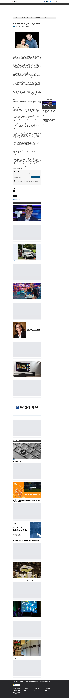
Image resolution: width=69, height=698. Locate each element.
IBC (27, 17)
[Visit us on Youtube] (49, 1)
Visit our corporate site (46, 681)
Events (28, 3)
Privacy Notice (16, 180)
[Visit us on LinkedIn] (47, 1)
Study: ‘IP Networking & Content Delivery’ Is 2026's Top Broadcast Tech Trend (49, 125)
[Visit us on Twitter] (46, 1)
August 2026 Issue (22, 17)
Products (24, 3)
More (45, 3)
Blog (14, 26)
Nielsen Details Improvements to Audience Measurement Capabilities (49, 120)
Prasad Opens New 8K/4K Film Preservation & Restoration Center (49, 111)
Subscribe (40, 3)
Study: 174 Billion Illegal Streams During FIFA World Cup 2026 (50, 115)
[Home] (13, 4)
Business (14, 20)
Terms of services (25, 179)
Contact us (36, 690)
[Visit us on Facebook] (44, 1)
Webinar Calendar (38, 17)
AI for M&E (45, 17)
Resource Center (34, 3)
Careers (25, 690)
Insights (19, 3)
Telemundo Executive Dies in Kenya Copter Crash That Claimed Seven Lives (49, 106)
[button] (55, 1)
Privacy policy (36, 688)
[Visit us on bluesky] (50, 1)
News (16, 3)
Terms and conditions (16, 688)
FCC (31, 17)
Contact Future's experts (27, 688)
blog (14, 190)
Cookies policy (47, 688)
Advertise (46, 690)
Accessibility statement (16, 690)
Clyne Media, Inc (18, 26)
